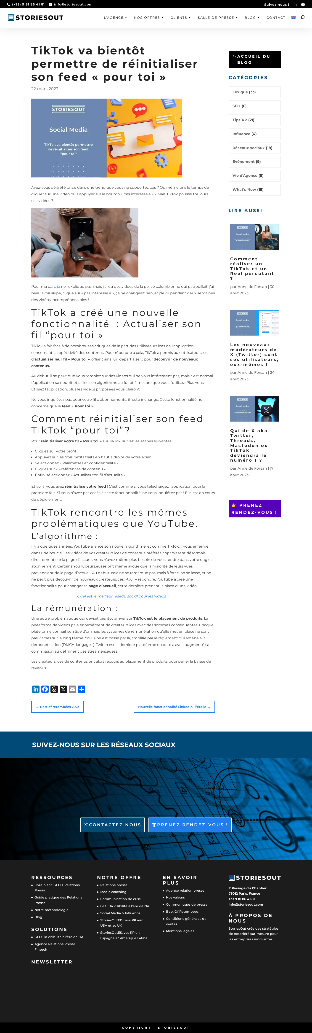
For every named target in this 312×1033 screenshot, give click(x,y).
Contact (276, 18)
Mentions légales (180, 931)
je (58, 286)
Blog (250, 18)
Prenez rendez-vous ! (192, 824)
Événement (244, 161)
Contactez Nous (115, 824)
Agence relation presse (185, 890)
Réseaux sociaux (249, 148)
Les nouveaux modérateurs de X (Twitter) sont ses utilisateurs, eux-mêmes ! (254, 354)
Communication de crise (120, 899)
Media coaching (113, 892)
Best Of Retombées (182, 911)
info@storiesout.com (246, 904)
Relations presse (113, 885)
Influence (241, 134)
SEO (237, 106)
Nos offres (147, 18)
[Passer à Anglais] (293, 22)
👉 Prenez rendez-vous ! (254, 509)
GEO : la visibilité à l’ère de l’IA (58, 937)
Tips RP (240, 120)
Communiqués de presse (187, 905)
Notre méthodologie (51, 910)
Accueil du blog (254, 59)
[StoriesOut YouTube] (303, 6)
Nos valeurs (175, 898)
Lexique (240, 92)
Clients (179, 18)
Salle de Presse (216, 18)
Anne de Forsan (252, 287)
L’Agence (114, 18)
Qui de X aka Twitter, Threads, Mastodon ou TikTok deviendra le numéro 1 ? (249, 445)
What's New (244, 189)
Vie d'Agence (245, 175)
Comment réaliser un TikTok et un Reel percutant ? (252, 268)
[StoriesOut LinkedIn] (295, 6)
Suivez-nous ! (276, 5)
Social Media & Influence (120, 913)
